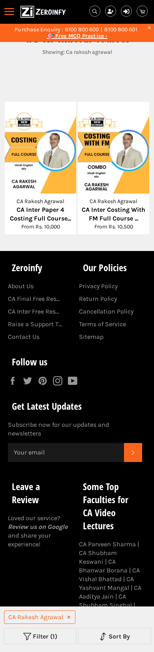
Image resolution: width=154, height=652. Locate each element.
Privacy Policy (98, 286)
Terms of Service (102, 324)
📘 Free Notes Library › (76, 36)
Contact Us (23, 336)
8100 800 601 (120, 30)
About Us (21, 286)
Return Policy (98, 298)
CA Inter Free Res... (33, 311)
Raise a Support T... (35, 324)
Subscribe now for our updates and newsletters (58, 429)
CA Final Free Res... (34, 298)
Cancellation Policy (106, 311)
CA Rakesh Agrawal (35, 617)
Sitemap (91, 336)
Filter (44, 636)
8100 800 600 (82, 30)
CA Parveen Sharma (107, 544)
